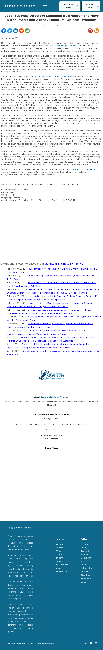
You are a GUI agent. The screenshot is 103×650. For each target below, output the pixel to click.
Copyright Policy (86, 559)
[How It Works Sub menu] (67, 546)
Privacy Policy (84, 546)
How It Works (59, 546)
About (59, 561)
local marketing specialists (64, 46)
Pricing (59, 558)
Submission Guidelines (86, 570)
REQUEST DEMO (68, 6)
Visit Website (51, 439)
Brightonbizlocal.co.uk (85, 169)
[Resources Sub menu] (70, 572)
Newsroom (86, 578)
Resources (61, 572)
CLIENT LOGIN (89, 6)
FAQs (83, 565)
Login (84, 582)
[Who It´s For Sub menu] (67, 553)
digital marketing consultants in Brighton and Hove (49, 76)
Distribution (62, 565)
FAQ (58, 568)
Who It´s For (59, 552)
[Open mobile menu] (45, 6)
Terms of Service (85, 552)
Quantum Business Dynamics (64, 264)
